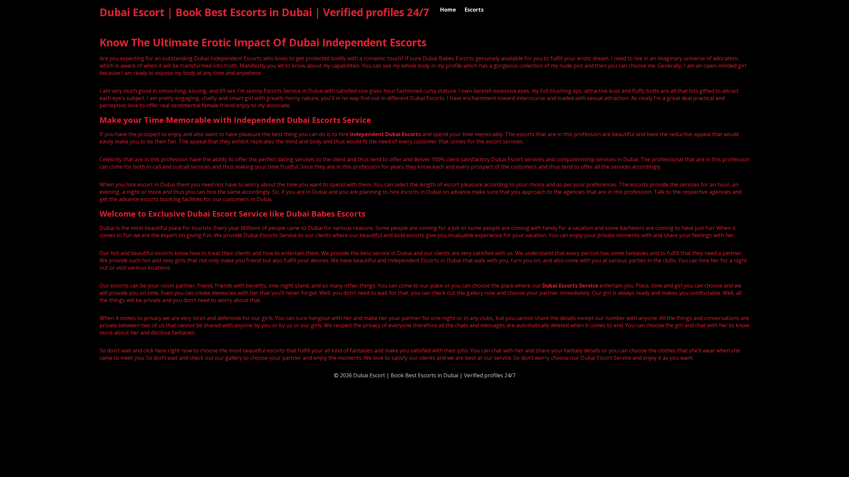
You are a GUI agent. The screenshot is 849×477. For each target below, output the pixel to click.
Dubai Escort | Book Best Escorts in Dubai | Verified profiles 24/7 (264, 12)
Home (448, 9)
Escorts (474, 9)
